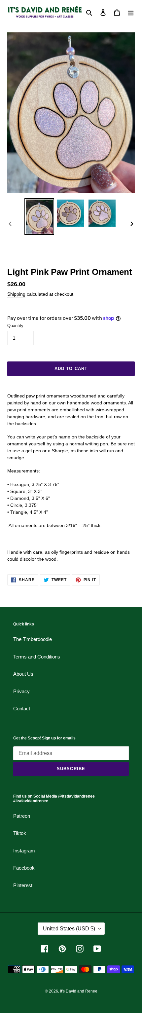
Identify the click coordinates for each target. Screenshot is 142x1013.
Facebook (24, 868)
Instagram (24, 850)
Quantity (15, 325)
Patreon (21, 816)
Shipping (16, 294)
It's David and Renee (78, 991)
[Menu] (131, 12)
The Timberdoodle (32, 639)
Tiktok (19, 833)
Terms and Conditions (36, 656)
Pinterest (22, 885)
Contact (21, 708)
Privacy (21, 691)
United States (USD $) (69, 928)
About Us (23, 674)
